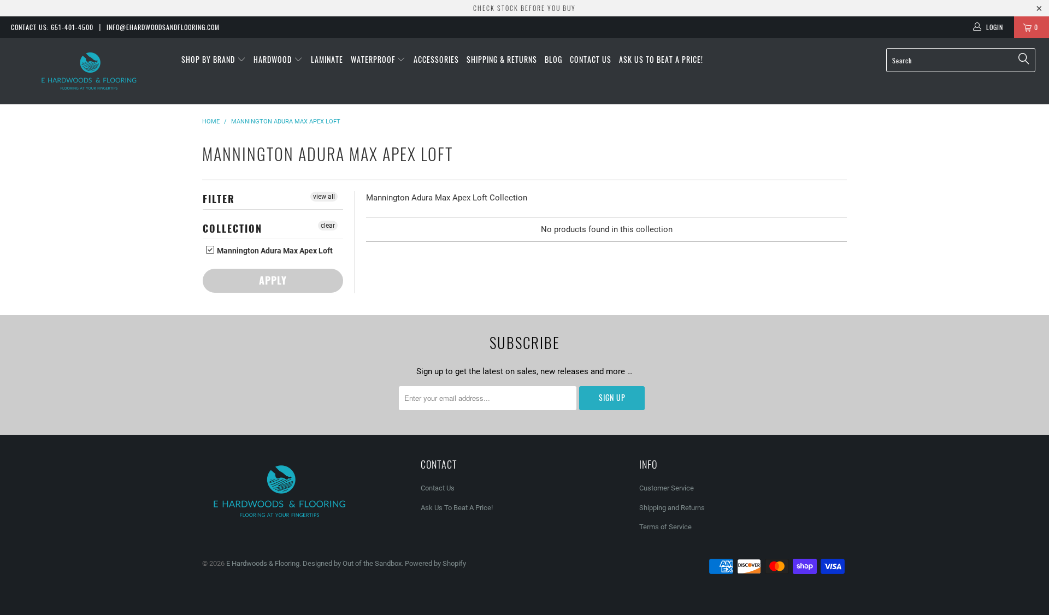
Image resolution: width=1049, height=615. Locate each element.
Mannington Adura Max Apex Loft (274, 250)
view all (324, 196)
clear (328, 225)
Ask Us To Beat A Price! (661, 59)
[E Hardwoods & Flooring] (89, 71)
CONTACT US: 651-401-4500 (52, 27)
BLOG (553, 59)
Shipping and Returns (672, 508)
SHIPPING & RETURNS (502, 59)
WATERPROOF (374, 59)
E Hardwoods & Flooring (262, 563)
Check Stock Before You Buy (524, 8)
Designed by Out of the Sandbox (352, 563)
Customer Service (666, 488)
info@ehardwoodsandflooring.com (163, 27)
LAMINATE (327, 59)
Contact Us (590, 59)
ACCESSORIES (436, 59)
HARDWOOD (274, 59)
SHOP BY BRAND (209, 59)
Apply (273, 280)
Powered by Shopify (435, 563)
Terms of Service (665, 527)
